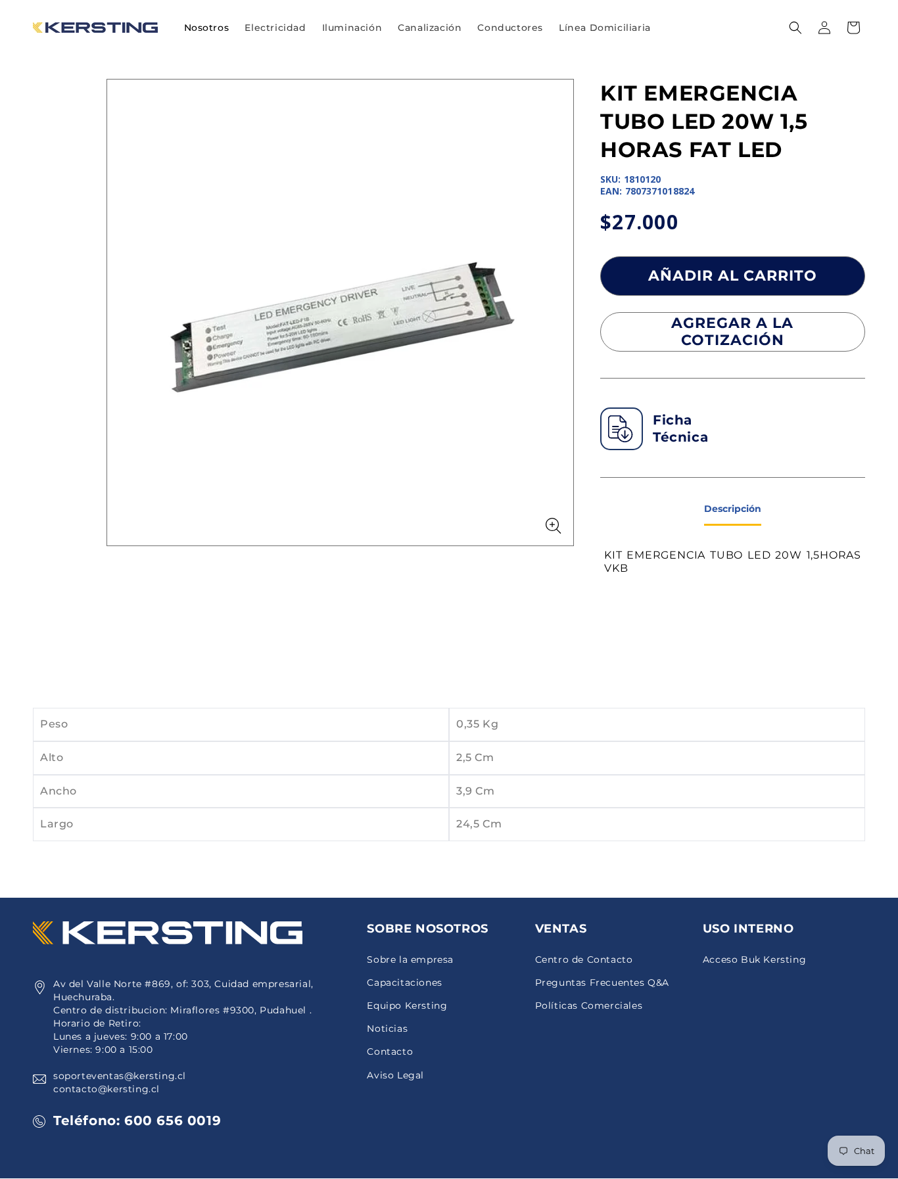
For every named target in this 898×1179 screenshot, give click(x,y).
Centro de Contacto (584, 959)
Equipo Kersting (407, 1005)
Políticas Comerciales (589, 1005)
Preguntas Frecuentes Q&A (602, 982)
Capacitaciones (404, 982)
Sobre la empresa (410, 959)
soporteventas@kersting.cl (119, 1076)
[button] (275, 27)
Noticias (387, 1028)
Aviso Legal (395, 1075)
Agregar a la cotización (732, 331)
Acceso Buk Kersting (754, 959)
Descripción (732, 509)
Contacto (390, 1051)
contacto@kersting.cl (106, 1089)
